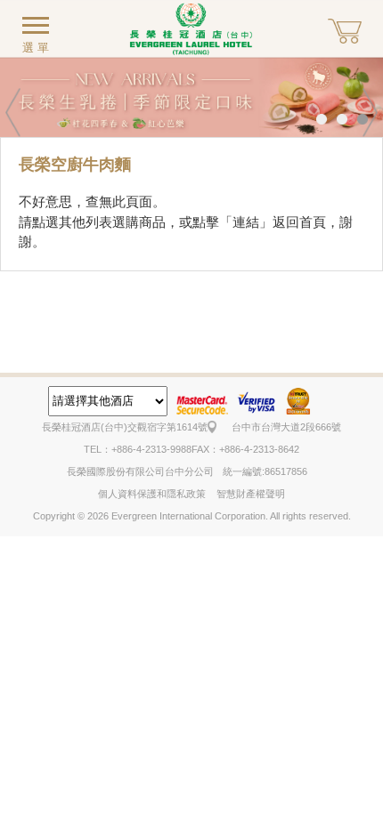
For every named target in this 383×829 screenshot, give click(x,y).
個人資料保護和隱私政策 (152, 493)
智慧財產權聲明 (250, 493)
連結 (245, 221)
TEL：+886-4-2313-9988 (138, 449)
